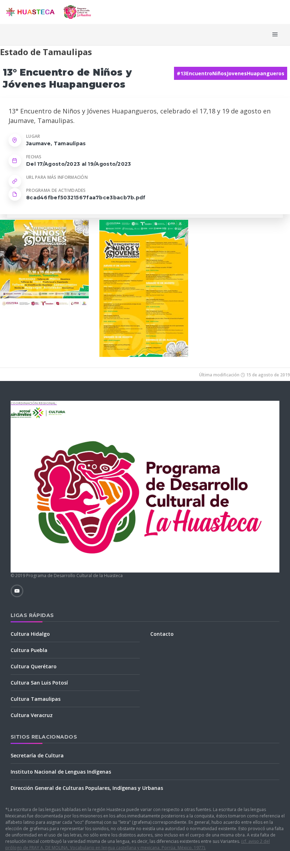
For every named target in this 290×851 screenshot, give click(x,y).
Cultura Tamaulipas (35, 699)
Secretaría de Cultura (37, 755)
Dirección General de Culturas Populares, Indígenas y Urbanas (87, 788)
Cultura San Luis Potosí (39, 682)
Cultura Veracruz (32, 715)
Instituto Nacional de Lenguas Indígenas (61, 771)
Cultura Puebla (29, 650)
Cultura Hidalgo (30, 633)
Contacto (162, 633)
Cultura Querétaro (34, 666)
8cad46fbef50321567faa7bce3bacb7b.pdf (86, 197)
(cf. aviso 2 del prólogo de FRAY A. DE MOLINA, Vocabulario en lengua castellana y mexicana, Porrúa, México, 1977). (137, 844)
